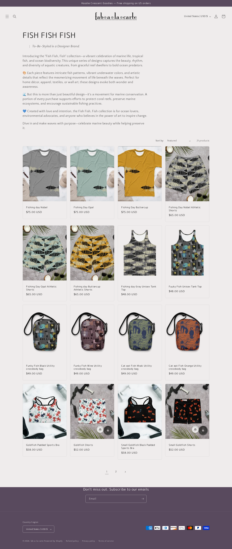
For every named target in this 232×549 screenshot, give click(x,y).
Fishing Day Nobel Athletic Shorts (185, 209)
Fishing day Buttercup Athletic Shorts (87, 288)
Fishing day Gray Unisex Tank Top (138, 288)
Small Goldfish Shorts (182, 444)
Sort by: (160, 140)
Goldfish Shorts (83, 444)
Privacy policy (88, 541)
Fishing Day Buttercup (134, 207)
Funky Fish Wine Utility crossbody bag (88, 367)
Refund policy (72, 541)
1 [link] (106, 471)
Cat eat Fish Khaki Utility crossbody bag (136, 367)
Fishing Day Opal (84, 207)
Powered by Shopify (53, 541)
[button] (7, 16)
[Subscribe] (142, 499)
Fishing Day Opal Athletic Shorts (41, 288)
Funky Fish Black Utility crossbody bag (40, 367)
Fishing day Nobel (36, 207)
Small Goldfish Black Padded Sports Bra (138, 446)
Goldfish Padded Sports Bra (42, 444)
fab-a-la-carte (37, 541)
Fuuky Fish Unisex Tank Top (185, 286)
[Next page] (125, 472)
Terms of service (106, 541)
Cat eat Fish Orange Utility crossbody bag (185, 367)
